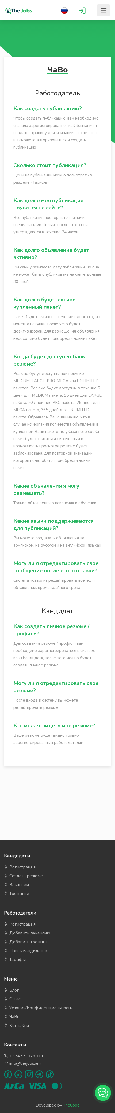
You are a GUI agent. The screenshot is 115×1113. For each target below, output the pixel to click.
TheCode (71, 1105)
